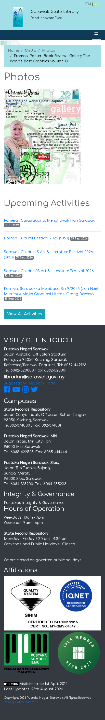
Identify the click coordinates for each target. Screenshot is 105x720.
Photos (48, 50)
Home (13, 50)
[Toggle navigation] (96, 35)
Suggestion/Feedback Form (29, 383)
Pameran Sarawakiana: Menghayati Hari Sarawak (49, 220)
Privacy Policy (14, 702)
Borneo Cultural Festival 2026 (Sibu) (36, 238)
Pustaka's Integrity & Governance (34, 503)
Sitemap (32, 702)
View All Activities (24, 314)
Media (30, 50)
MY (97, 4)
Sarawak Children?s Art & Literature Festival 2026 (49, 271)
